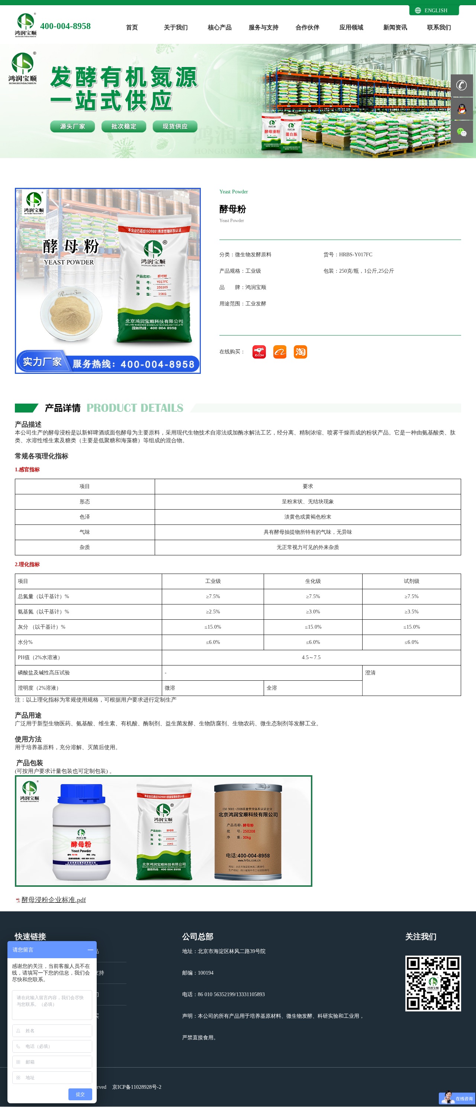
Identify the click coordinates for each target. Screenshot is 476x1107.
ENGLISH (436, 10)
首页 (132, 27)
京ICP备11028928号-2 (136, 1087)
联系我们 (439, 27)
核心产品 (220, 27)
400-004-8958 (65, 26)
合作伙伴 (307, 27)
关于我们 (176, 27)
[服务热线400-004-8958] (462, 85)
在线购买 (88, 1016)
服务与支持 (264, 27)
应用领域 (351, 27)
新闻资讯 (395, 27)
